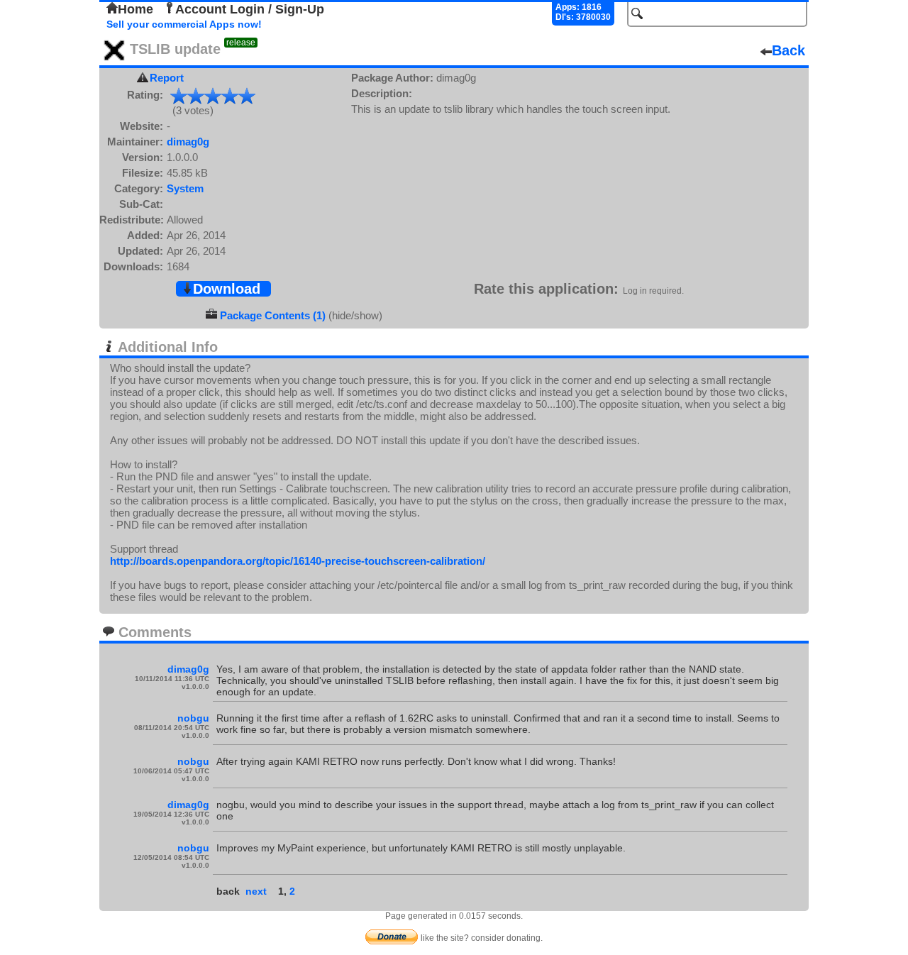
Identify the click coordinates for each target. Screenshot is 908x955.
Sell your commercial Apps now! (184, 24)
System (185, 188)
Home (135, 9)
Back (788, 50)
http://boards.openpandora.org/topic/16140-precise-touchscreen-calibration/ (297, 561)
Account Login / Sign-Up (249, 9)
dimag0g (188, 142)
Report (167, 78)
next (256, 891)
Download (226, 289)
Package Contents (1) (273, 315)
